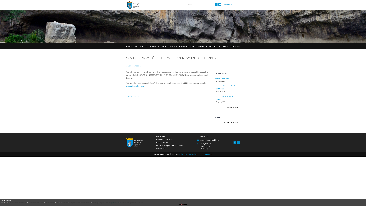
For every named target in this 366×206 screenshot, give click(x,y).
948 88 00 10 (204, 136)
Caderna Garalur (162, 142)
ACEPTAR (183, 204)
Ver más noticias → (233, 108)
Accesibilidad (193, 154)
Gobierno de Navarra (164, 139)
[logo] (133, 2)
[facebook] (216, 4)
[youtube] (219, 4)
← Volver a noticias (133, 66)
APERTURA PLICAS (222, 78)
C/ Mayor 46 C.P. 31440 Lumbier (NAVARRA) (206, 146)
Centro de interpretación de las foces (169, 145)
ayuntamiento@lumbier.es (135, 86)
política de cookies (116, 203)
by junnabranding (206, 154)
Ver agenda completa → (232, 122)
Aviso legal (183, 154)
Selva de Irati (160, 149)
